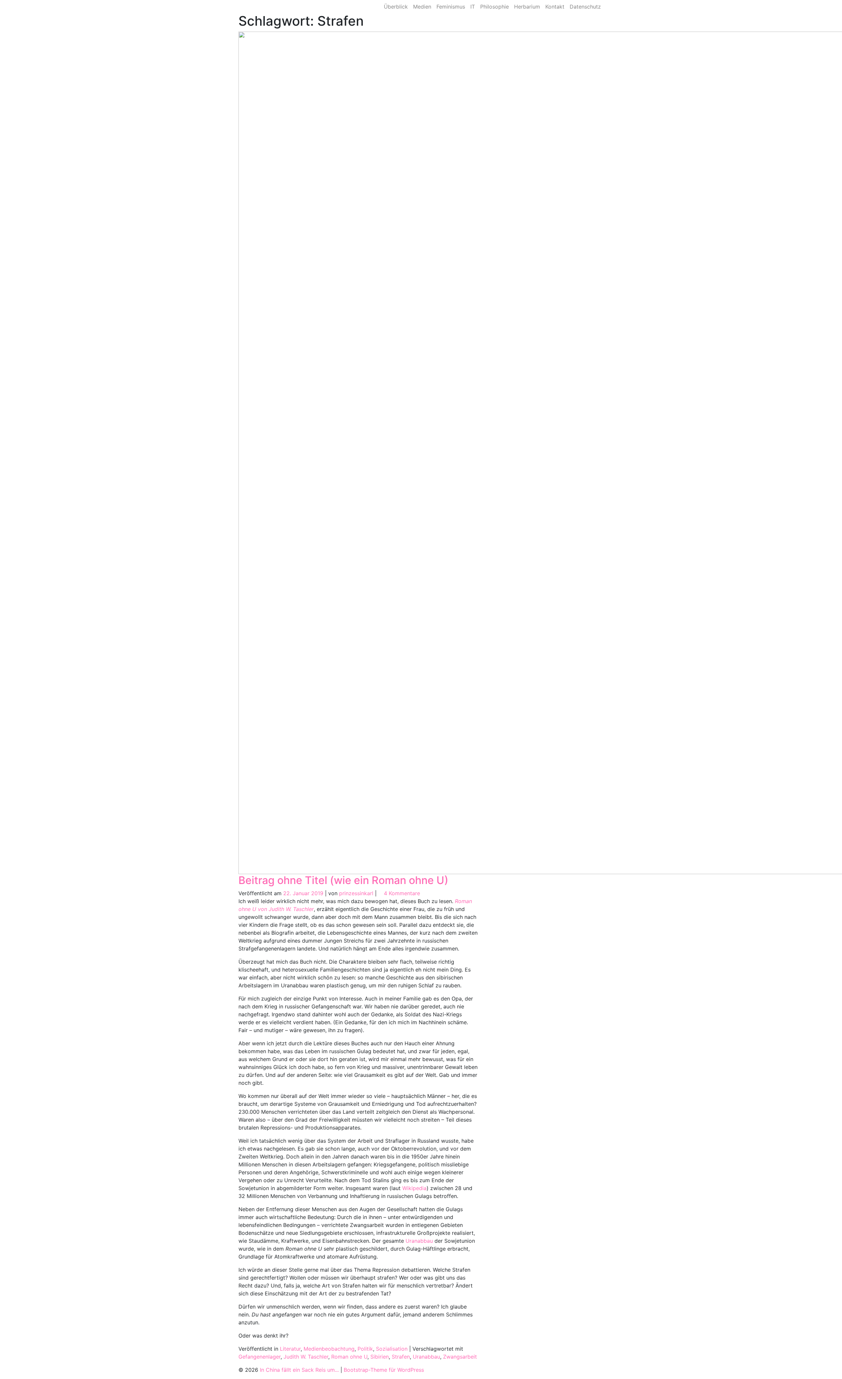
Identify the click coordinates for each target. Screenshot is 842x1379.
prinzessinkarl (356, 893)
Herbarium (527, 6)
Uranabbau (419, 1240)
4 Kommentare (402, 893)
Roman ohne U (349, 1356)
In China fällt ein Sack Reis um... (299, 1369)
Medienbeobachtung (329, 1348)
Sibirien (379, 1356)
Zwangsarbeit (460, 1356)
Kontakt (554, 6)
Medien (422, 6)
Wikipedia (414, 1188)
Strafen (401, 1356)
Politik (365, 1348)
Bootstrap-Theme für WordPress (384, 1369)
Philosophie (494, 6)
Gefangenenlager (259, 1356)
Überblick (396, 6)
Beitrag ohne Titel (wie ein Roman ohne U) (343, 880)
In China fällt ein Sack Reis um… (288, 7)
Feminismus (450, 6)
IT (472, 6)
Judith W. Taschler (306, 1356)
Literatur (290, 1348)
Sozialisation (392, 1348)
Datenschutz (585, 6)
